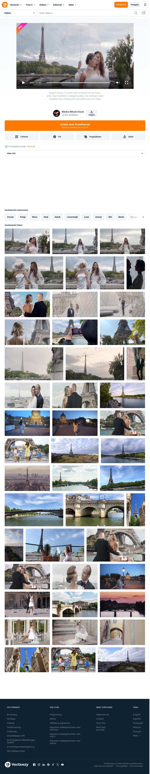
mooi (34, 217)
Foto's (29, 4)
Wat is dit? (31, 146)
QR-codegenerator (16, 751)
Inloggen (133, 4)
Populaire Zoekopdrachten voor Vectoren (64, 728)
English (134, 714)
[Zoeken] (133, 13)
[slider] (77, 82)
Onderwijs (12, 731)
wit (110, 217)
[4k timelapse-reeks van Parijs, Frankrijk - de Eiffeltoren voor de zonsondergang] (27, 478)
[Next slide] (138, 217)
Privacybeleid (119, 765)
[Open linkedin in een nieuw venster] (43, 764)
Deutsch (135, 727)
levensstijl (72, 217)
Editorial (57, 4)
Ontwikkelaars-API (15, 735)
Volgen (90, 115)
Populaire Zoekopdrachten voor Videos (64, 742)
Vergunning (54, 714)
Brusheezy (12, 714)
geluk (57, 217)
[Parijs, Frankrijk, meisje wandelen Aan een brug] (27, 423)
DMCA (52, 718)
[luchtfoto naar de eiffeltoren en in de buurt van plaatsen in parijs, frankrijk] (75, 450)
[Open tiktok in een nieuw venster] (53, 764)
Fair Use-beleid (134, 765)
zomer (98, 217)
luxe (86, 217)
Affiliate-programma (59, 723)
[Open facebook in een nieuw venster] (34, 764)
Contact (98, 718)
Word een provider (99, 728)
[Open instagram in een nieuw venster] (39, 764)
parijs (23, 217)
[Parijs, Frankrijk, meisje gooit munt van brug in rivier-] (122, 576)
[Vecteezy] (5, 5)
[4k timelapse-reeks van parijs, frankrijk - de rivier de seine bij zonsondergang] (122, 604)
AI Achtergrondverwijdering (20, 746)
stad (46, 217)
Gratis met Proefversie (74, 126)
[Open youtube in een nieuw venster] (62, 764)
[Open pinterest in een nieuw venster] (48, 764)
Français (135, 731)
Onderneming (14, 727)
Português (136, 723)
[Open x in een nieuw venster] (58, 764)
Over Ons (99, 723)
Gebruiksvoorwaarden (101, 765)
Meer (71, 4)
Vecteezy (11, 718)
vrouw (10, 217)
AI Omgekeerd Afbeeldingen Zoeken (17, 741)
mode (121, 217)
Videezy (10, 723)
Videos (42, 4)
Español (135, 718)
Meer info (11, 153)
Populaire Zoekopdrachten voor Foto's (64, 735)
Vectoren (14, 4)
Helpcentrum (100, 714)
